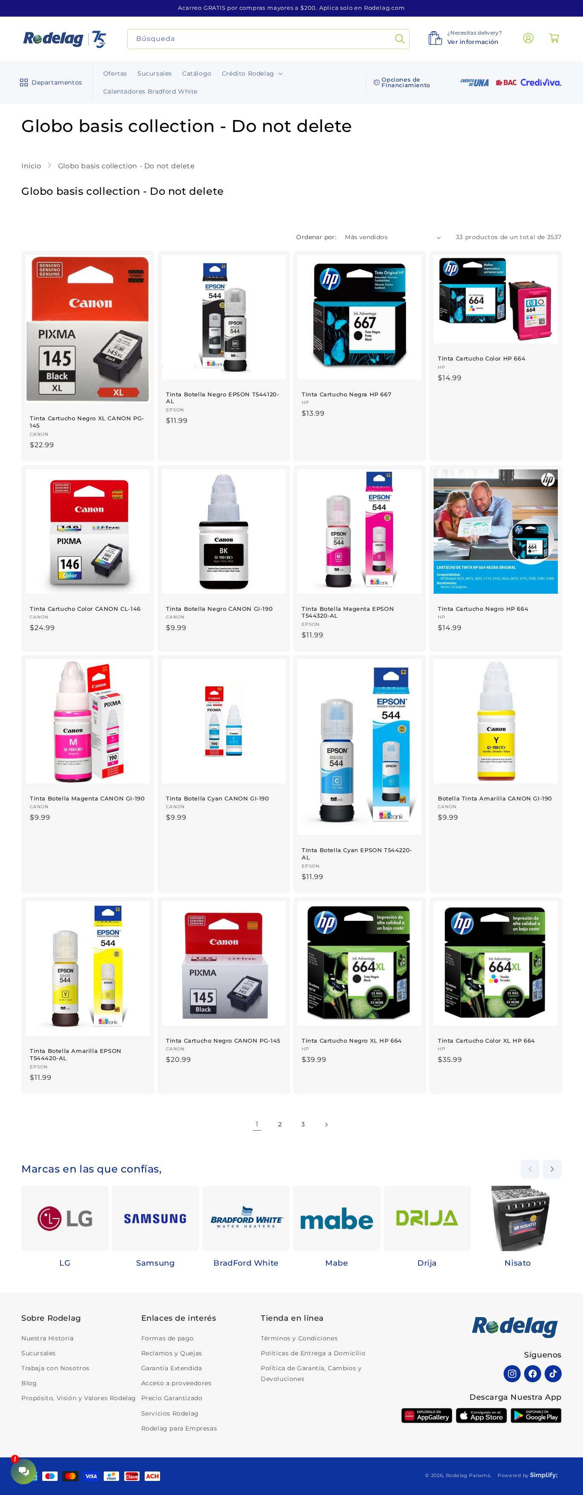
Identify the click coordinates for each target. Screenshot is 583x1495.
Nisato (517, 1263)
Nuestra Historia (47, 1338)
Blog (29, 1383)
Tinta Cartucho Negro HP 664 (483, 608)
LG (64, 1263)
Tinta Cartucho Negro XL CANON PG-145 (87, 422)
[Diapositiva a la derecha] (552, 1169)
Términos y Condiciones (299, 1338)
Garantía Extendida (171, 1368)
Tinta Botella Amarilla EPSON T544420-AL (76, 1054)
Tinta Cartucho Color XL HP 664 (486, 1040)
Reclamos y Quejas (171, 1353)
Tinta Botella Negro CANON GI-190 (219, 608)
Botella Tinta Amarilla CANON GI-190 (495, 798)
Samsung (155, 1263)
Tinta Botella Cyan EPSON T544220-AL (357, 854)
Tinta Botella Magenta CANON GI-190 (87, 798)
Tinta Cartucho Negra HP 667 (346, 394)
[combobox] (269, 39)
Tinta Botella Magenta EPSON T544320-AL (348, 612)
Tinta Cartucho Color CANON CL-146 (85, 608)
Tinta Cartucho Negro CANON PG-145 (223, 1040)
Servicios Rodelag (170, 1413)
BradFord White (245, 1263)
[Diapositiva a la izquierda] (530, 1169)
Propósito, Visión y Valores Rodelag (78, 1398)
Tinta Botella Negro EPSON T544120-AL (222, 398)
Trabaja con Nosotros (55, 1368)
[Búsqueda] (400, 39)
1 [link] (257, 1124)
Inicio (32, 166)
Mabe (336, 1263)
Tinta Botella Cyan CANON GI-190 (217, 798)
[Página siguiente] (326, 1124)
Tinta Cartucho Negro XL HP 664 (352, 1040)
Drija (427, 1263)
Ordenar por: (316, 237)
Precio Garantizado (172, 1398)
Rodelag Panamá (468, 1475)
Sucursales (38, 1353)
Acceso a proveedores (176, 1383)
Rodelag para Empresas (179, 1428)
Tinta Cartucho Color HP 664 (481, 358)
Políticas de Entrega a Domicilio (313, 1353)
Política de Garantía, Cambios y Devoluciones (311, 1373)
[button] (49, 82)
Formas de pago (167, 1338)
